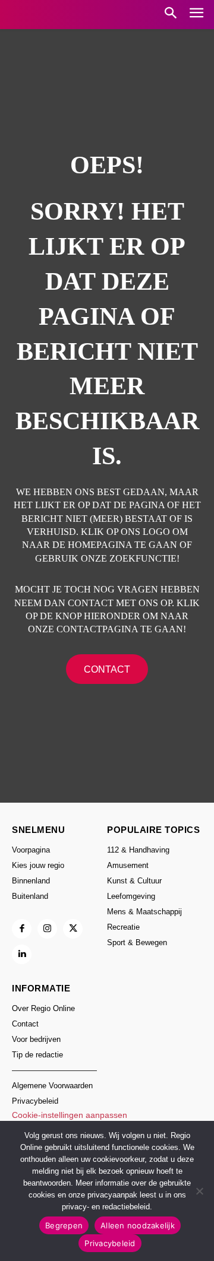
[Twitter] (73, 929)
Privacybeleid (109, 1243)
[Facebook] (22, 929)
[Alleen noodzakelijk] (199, 1191)
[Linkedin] (22, 954)
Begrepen (64, 1225)
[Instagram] (47, 929)
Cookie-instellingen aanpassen (69, 1115)
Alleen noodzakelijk (137, 1225)
